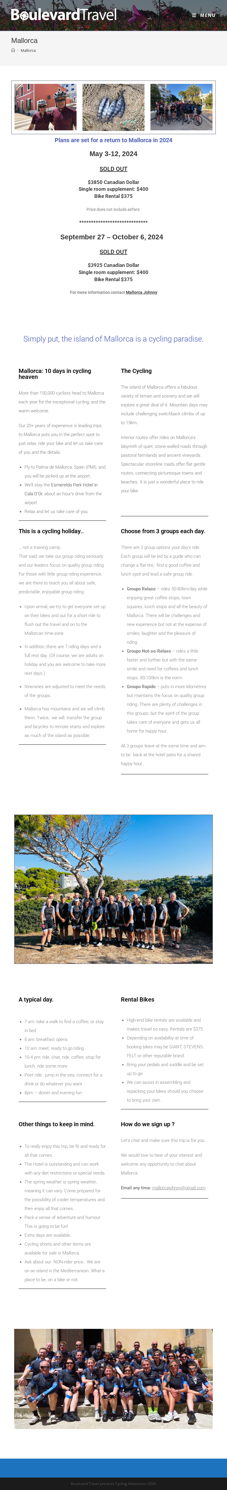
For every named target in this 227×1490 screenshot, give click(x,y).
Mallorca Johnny (141, 292)
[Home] (13, 50)
